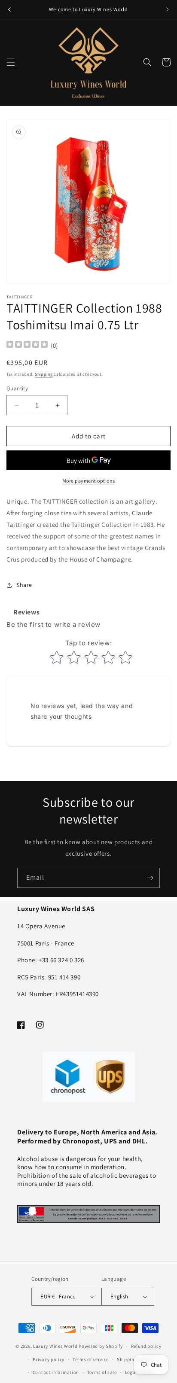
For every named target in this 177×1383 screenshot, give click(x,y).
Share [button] (24, 585)
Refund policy (146, 1346)
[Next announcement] (167, 9)
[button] (10, 62)
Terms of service (91, 1359)
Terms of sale (102, 1372)
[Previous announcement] (9, 9)
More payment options (88, 480)
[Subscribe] (149, 878)
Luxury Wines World (55, 1346)
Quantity (17, 388)
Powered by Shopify (101, 1346)
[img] (27, 345)
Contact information (56, 1372)
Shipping (44, 374)
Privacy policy (48, 1359)
